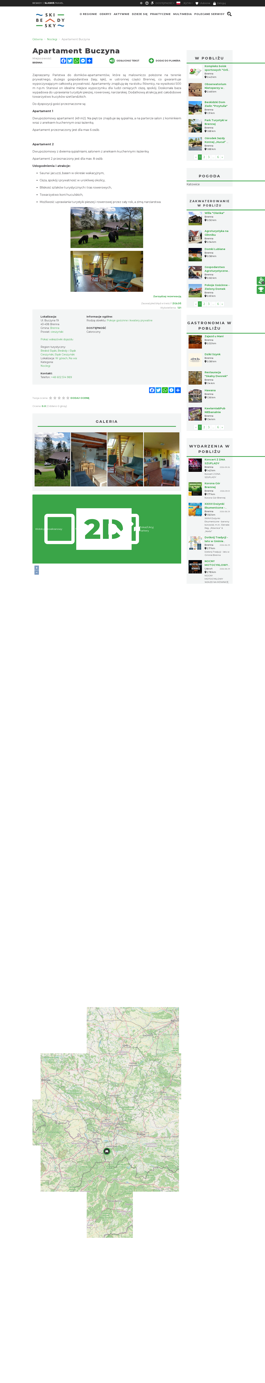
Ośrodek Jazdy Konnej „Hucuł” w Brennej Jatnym (217, 142)
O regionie (88, 14)
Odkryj (105, 14)
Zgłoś (176, 303)
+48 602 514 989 (61, 377)
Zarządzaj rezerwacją (167, 296)
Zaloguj (221, 3)
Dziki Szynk (212, 377)
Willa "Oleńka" (214, 235)
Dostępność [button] (164, 3)
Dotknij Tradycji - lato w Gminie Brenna (216, 563)
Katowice (210, 195)
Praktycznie (160, 14)
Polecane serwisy (209, 14)
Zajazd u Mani (214, 359)
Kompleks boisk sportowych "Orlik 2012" (217, 70)
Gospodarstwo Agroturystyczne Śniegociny (216, 293)
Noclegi (45, 365)
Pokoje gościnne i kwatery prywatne (130, 320)
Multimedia (182, 14)
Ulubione (204, 3)
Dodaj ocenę (79, 397)
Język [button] (187, 3)
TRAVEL (54, 3)
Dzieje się (140, 14)
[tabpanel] (52, 460)
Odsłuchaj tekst (127, 60)
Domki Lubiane (215, 271)
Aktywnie (121, 14)
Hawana (210, 413)
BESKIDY (37, 3)
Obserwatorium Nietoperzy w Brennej (215, 88)
